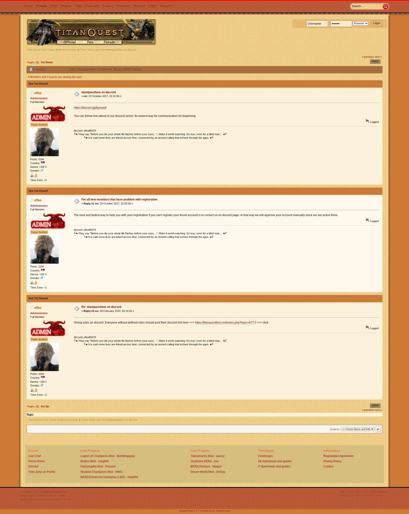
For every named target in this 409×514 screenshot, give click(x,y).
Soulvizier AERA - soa (204, 461)
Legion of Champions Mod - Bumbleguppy (107, 456)
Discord (33, 466)
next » (378, 56)
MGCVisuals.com (48, 496)
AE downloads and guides (275, 461)
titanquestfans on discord (98, 92)
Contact (328, 466)
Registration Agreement (338, 456)
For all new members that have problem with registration (119, 199)
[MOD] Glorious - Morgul (206, 466)
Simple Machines (379, 492)
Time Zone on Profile (41, 472)
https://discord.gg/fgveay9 (90, 107)
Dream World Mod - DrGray (208, 472)
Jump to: (334, 429)
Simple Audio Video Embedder (356, 495)
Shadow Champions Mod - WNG (101, 472)
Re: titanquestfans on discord (101, 307)
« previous (368, 56)
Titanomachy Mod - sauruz (208, 456)
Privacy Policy (332, 461)
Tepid (32, 496)
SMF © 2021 (362, 492)
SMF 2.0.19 (346, 492)
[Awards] (36, 176)
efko (37, 93)
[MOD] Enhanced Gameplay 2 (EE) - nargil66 (109, 477)
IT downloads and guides (274, 466)
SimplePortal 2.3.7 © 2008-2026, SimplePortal (204, 511)
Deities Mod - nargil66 (94, 461)
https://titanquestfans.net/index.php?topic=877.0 (225, 322)
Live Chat (34, 456)
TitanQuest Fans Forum (53, 492)
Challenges (265, 456)
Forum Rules (36, 461)
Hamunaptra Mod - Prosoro (98, 466)
